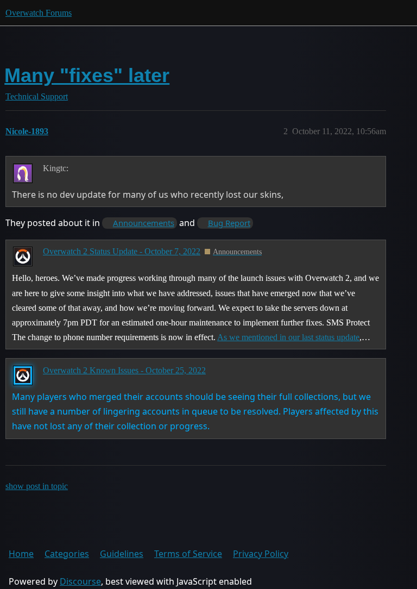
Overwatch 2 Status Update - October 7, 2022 (121, 251)
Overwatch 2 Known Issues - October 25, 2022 (124, 370)
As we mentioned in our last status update (288, 337)
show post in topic (36, 486)
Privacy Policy (260, 554)
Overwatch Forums (38, 12)
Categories (67, 554)
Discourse (80, 581)
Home (21, 554)
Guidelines (121, 554)
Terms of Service (188, 554)
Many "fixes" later (86, 75)
